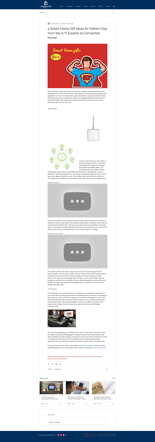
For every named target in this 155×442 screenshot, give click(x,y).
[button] (113, 12)
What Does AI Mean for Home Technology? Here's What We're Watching (77, 398)
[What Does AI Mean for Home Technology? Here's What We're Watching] (77, 387)
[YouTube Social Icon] (64, 435)
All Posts (42, 12)
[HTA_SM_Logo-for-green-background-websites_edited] (66, 435)
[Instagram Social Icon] (61, 435)
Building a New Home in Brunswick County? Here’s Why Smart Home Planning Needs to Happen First (103, 398)
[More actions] (106, 24)
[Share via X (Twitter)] (52, 364)
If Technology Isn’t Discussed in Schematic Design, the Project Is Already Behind (50, 398)
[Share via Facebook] (48, 364)
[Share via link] (60, 364)
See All (113, 378)
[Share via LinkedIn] (56, 364)
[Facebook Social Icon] (58, 435)
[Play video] (77, 200)
